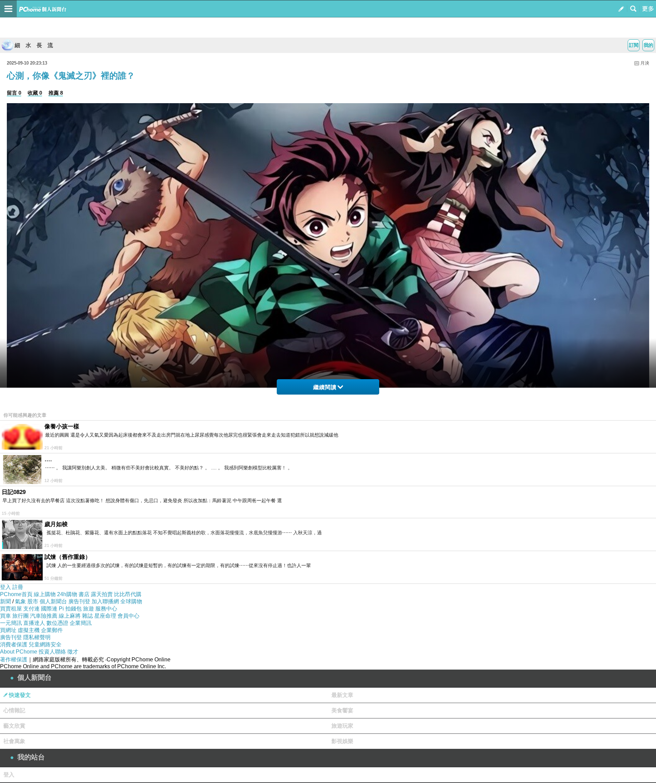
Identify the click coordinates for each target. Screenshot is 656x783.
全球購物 (131, 601)
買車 (5, 616)
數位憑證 (57, 623)
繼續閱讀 (325, 387)
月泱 (644, 63)
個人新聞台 (53, 601)
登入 (5, 587)
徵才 (72, 652)
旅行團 (20, 616)
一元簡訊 (11, 623)
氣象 (20, 601)
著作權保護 (13, 659)
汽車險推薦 (43, 616)
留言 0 (14, 93)
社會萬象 (14, 741)
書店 (84, 594)
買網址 (8, 630)
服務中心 (106, 609)
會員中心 (128, 616)
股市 (32, 601)
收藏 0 (35, 93)
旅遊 (88, 609)
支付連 (31, 609)
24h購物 (67, 594)
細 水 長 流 (34, 45)
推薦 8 (56, 93)
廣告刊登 (79, 601)
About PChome (18, 652)
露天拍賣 (102, 594)
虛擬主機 (29, 630)
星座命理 (105, 616)
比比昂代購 (127, 594)
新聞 (5, 601)
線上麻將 (70, 616)
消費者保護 (13, 644)
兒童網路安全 (45, 644)
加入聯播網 (105, 601)
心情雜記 (14, 710)
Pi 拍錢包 (70, 609)
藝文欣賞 (14, 726)
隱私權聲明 (37, 637)
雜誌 (87, 616)
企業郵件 (52, 630)
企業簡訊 (81, 623)
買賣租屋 (11, 609)
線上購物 (45, 594)
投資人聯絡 (52, 652)
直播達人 (34, 623)
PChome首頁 (16, 594)
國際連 (49, 609)
